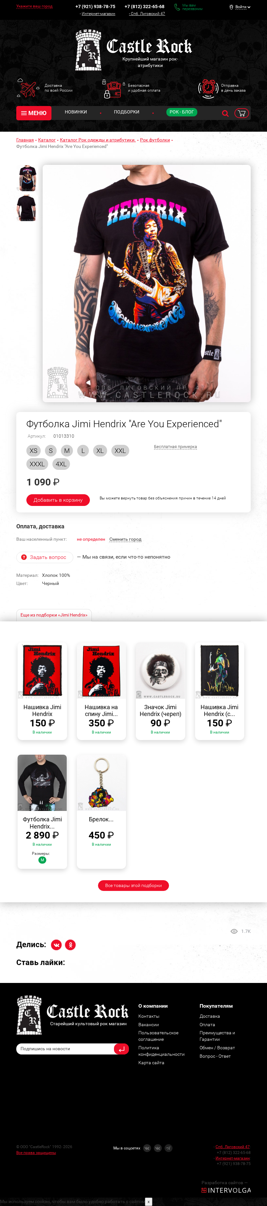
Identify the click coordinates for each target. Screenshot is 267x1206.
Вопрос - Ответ (215, 1056)
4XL (61, 464)
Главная (25, 139)
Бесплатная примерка (175, 446)
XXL (120, 451)
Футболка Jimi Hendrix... (42, 823)
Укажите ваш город (34, 6)
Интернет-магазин (98, 13)
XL (100, 451)
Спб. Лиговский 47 (148, 13)
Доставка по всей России (59, 87)
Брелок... (101, 819)
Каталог (47, 139)
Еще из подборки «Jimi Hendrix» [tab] (54, 614)
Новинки (76, 111)
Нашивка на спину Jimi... (101, 711)
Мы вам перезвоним (192, 7)
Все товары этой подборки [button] (133, 885)
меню (37, 113)
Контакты (149, 1016)
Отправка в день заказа (233, 87)
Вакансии (148, 1024)
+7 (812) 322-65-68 (144, 6)
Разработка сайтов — (225, 1182)
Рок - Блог (182, 111)
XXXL (37, 464)
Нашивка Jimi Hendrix (42, 711)
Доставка (210, 1016)
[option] (147, 283)
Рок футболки (155, 139)
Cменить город (125, 539)
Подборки (126, 111)
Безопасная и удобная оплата (144, 87)
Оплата (207, 1024)
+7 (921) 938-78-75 (95, 6)
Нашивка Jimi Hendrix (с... (219, 711)
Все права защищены (36, 1152)
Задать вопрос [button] (48, 557)
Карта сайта (151, 1062)
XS (33, 451)
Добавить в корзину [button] (58, 500)
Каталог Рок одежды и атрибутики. (98, 139)
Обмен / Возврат (217, 1047)
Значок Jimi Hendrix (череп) (160, 711)
